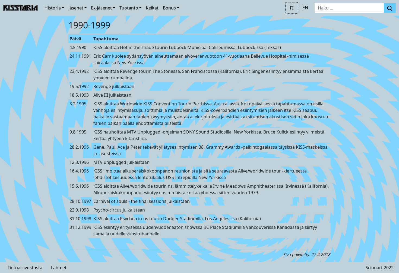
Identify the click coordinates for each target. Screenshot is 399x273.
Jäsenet (75, 8)
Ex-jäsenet (101, 8)
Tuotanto (128, 8)
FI (291, 8)
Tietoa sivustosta (25, 268)
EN (305, 8)
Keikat (152, 8)
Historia (53, 8)
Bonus (169, 8)
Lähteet (58, 268)
